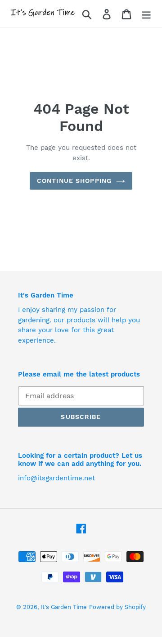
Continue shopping (74, 180)
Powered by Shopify (117, 607)
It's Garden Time (63, 607)
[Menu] (146, 14)
